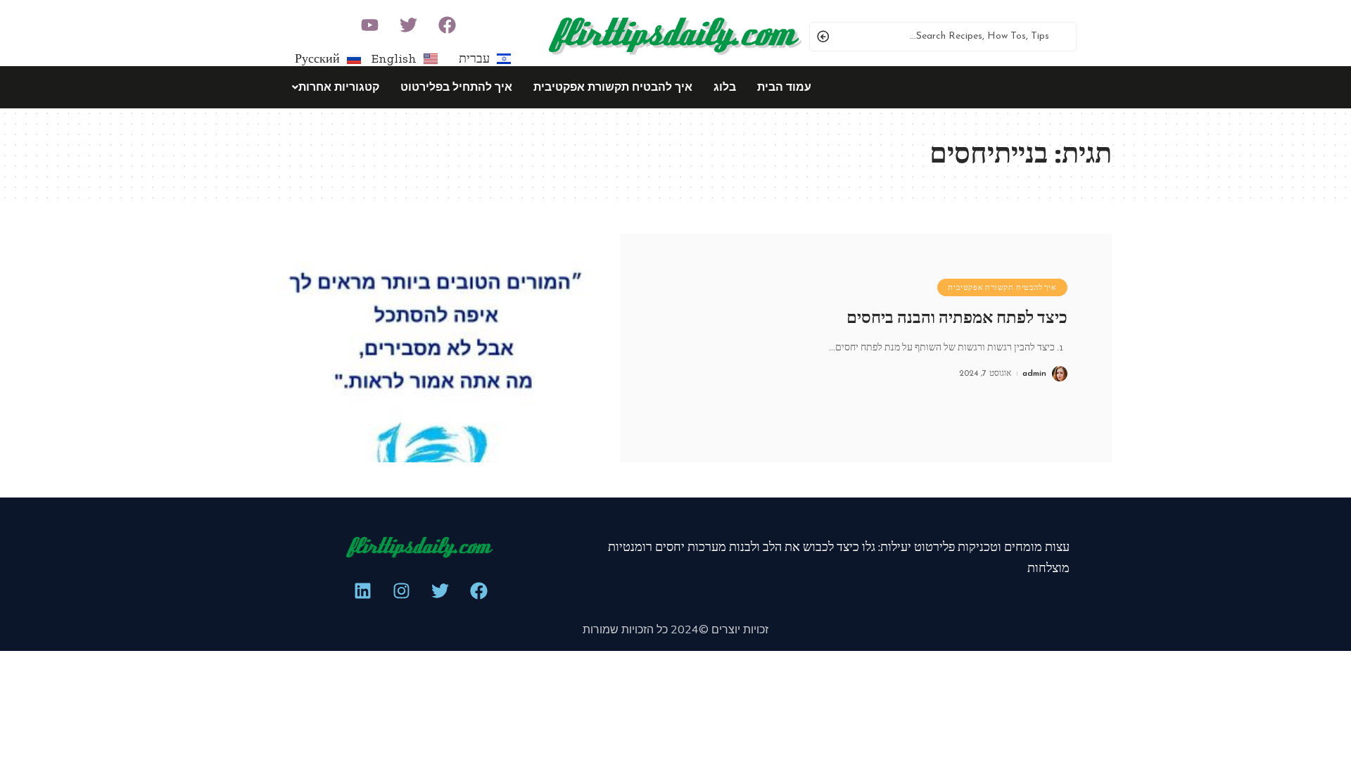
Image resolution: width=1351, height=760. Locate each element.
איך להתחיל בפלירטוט (456, 87)
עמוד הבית (784, 87)
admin (1034, 373)
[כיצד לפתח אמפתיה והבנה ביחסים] (430, 348)
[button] (332, 87)
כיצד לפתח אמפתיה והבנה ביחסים (956, 317)
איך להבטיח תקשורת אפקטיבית (612, 87)
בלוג (724, 87)
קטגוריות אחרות (338, 87)
